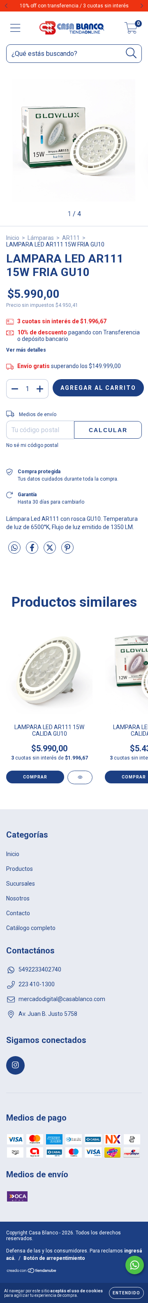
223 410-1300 (36, 984)
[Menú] (15, 28)
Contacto (18, 913)
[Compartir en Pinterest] (67, 551)
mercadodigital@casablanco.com (61, 999)
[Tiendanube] (32, 1272)
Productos (19, 869)
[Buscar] (131, 53)
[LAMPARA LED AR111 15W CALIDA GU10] (79, 777)
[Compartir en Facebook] (32, 551)
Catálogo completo (31, 928)
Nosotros (18, 898)
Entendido (126, 1293)
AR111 (71, 238)
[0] (131, 30)
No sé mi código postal (32, 445)
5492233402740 (39, 969)
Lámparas (41, 238)
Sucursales (20, 883)
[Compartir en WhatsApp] (14, 547)
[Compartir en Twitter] (50, 551)
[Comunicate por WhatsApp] (134, 1265)
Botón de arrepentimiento (54, 1258)
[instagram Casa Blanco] (15, 1065)
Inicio (12, 238)
